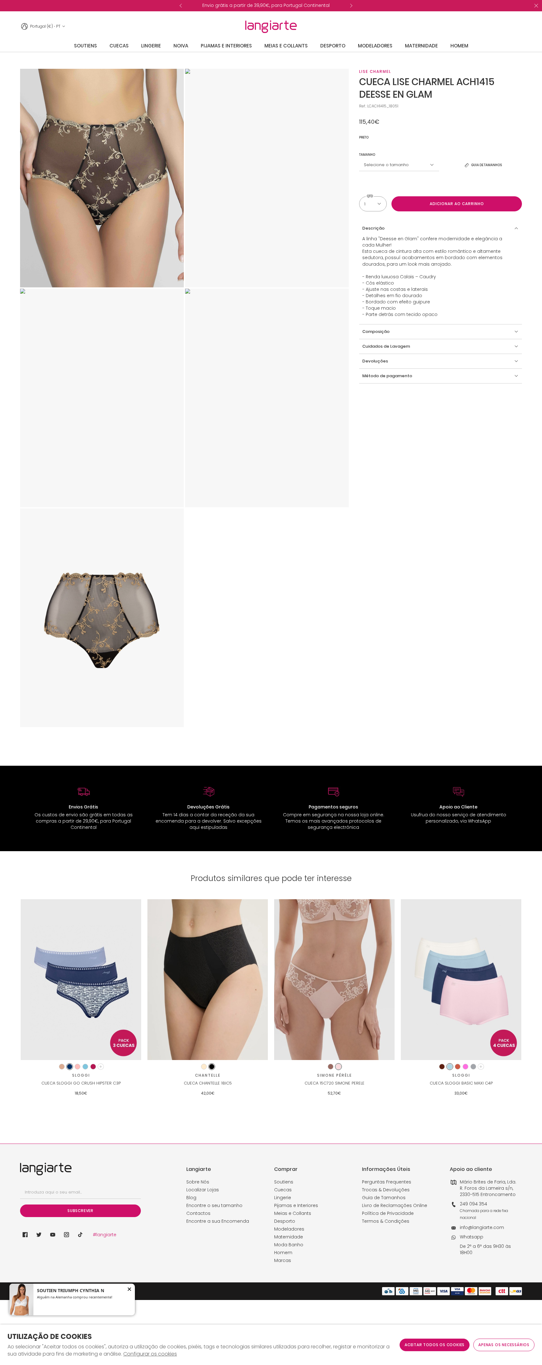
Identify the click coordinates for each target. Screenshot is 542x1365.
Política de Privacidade (388, 1213)
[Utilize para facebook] (25, 1235)
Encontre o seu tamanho (214, 1205)
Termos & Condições (385, 1221)
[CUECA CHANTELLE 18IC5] (207, 979)
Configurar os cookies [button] (150, 1354)
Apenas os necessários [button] (503, 1344)
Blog (191, 1197)
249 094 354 (473, 1204)
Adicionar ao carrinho (457, 203)
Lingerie (282, 1197)
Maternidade (288, 1237)
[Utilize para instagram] (66, 1235)
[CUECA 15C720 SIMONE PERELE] (334, 979)
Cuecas (283, 1190)
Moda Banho (288, 1245)
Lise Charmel (375, 71)
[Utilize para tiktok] (80, 1235)
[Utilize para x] (39, 1235)
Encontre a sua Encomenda (217, 1221)
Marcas (282, 1260)
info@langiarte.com (482, 1227)
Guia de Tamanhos (384, 1197)
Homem (283, 1252)
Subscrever (80, 1210)
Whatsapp (471, 1237)
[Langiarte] (271, 26)
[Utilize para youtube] (53, 1235)
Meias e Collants (292, 1213)
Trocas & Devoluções (386, 1190)
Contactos (198, 1213)
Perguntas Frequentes (386, 1182)
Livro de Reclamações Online (394, 1205)
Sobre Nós (197, 1182)
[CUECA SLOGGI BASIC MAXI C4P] (461, 979)
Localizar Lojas (202, 1190)
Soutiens (283, 1182)
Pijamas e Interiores (296, 1205)
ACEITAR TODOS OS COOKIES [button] (435, 1344)
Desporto (284, 1221)
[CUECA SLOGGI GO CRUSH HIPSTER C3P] (81, 979)
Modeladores (289, 1229)
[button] (440, 228)
